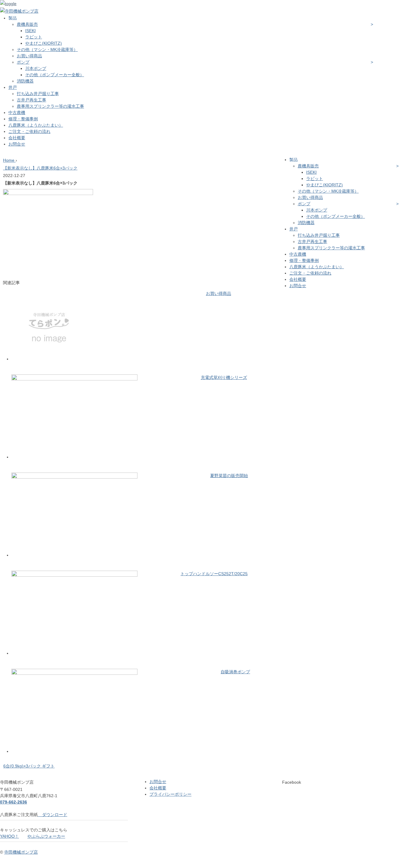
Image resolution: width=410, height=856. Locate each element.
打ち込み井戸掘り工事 (38, 93)
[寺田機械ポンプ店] (19, 11)
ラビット (33, 37)
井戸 (12, 87)
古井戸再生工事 (31, 100)
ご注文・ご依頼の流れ (29, 131)
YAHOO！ (9, 836)
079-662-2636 (13, 802)
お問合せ (16, 144)
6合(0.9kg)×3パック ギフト (29, 766)
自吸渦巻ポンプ (235, 671)
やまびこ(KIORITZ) (43, 43)
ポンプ (23, 62)
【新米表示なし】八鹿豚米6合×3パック (40, 168)
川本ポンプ (35, 68)
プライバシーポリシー (170, 794)
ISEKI (30, 30)
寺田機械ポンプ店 (21, 852)
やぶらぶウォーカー (46, 836)
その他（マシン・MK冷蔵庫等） (47, 49)
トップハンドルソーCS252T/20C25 (214, 573)
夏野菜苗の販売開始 (229, 475)
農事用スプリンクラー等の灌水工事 (50, 106)
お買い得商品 (29, 55)
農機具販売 (27, 24)
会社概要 (16, 137)
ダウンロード (52, 814)
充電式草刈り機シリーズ (224, 377)
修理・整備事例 (23, 118)
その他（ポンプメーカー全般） (54, 74)
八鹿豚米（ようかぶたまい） (35, 125)
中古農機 (16, 112)
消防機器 (25, 81)
